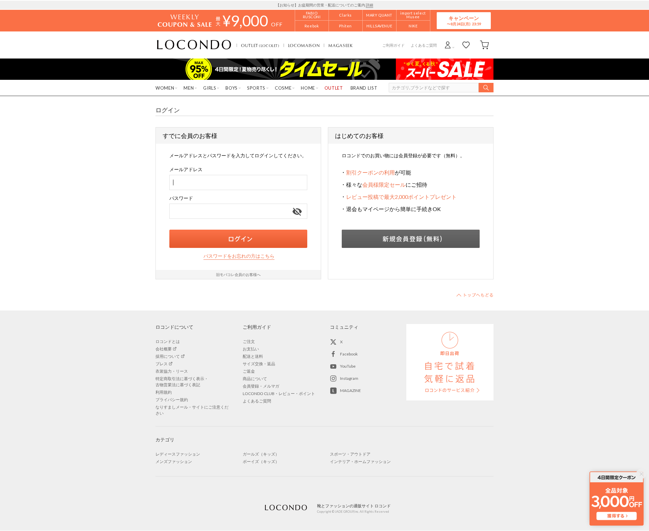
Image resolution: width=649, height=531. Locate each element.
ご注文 (249, 341)
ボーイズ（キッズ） (261, 461)
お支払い (251, 348)
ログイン (238, 239)
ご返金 (249, 371)
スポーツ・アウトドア (350, 454)
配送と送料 (253, 356)
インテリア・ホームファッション (360, 461)
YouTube (348, 366)
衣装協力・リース (171, 371)
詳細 (369, 5)
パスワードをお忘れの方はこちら (238, 256)
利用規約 (163, 392)
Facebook (349, 353)
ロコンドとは (167, 341)
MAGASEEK (340, 45)
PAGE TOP (475, 295)
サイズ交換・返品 (259, 363)
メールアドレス (185, 169)
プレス (161, 363)
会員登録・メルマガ (261, 386)
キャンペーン (464, 20)
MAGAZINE (350, 390)
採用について (167, 356)
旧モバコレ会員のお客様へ (238, 274)
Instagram (349, 378)
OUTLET (260, 45)
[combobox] (238, 182)
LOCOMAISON (304, 45)
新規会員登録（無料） (411, 239)
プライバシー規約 (171, 399)
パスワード (181, 198)
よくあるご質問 (424, 45)
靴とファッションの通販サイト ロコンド (194, 45)
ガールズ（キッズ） (261, 454)
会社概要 (163, 348)
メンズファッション (173, 461)
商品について (255, 378)
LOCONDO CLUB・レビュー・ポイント (279, 393)
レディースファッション (177, 454)
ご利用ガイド (393, 45)
